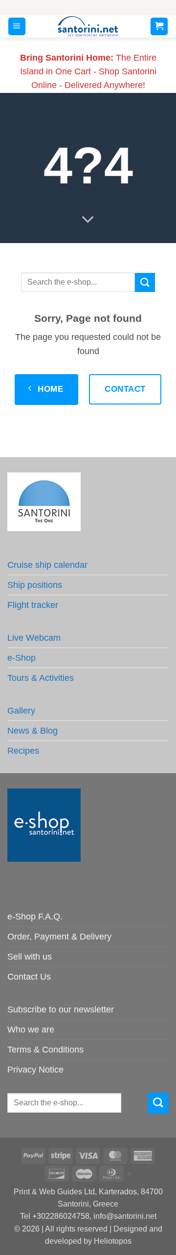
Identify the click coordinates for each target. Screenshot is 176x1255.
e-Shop (21, 658)
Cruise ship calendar (47, 565)
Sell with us (29, 957)
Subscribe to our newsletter (60, 1009)
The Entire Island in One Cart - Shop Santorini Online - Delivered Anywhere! (88, 71)
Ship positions (34, 585)
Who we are (30, 1029)
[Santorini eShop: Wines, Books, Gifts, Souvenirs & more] (88, 26)
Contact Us (29, 977)
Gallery (21, 711)
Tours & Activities (40, 678)
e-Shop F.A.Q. (35, 916)
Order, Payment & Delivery (59, 936)
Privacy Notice (35, 1070)
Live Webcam (34, 638)
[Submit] (144, 282)
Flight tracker (32, 605)
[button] (16, 26)
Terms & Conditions (45, 1049)
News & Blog (32, 731)
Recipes (23, 751)
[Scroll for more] (88, 220)
